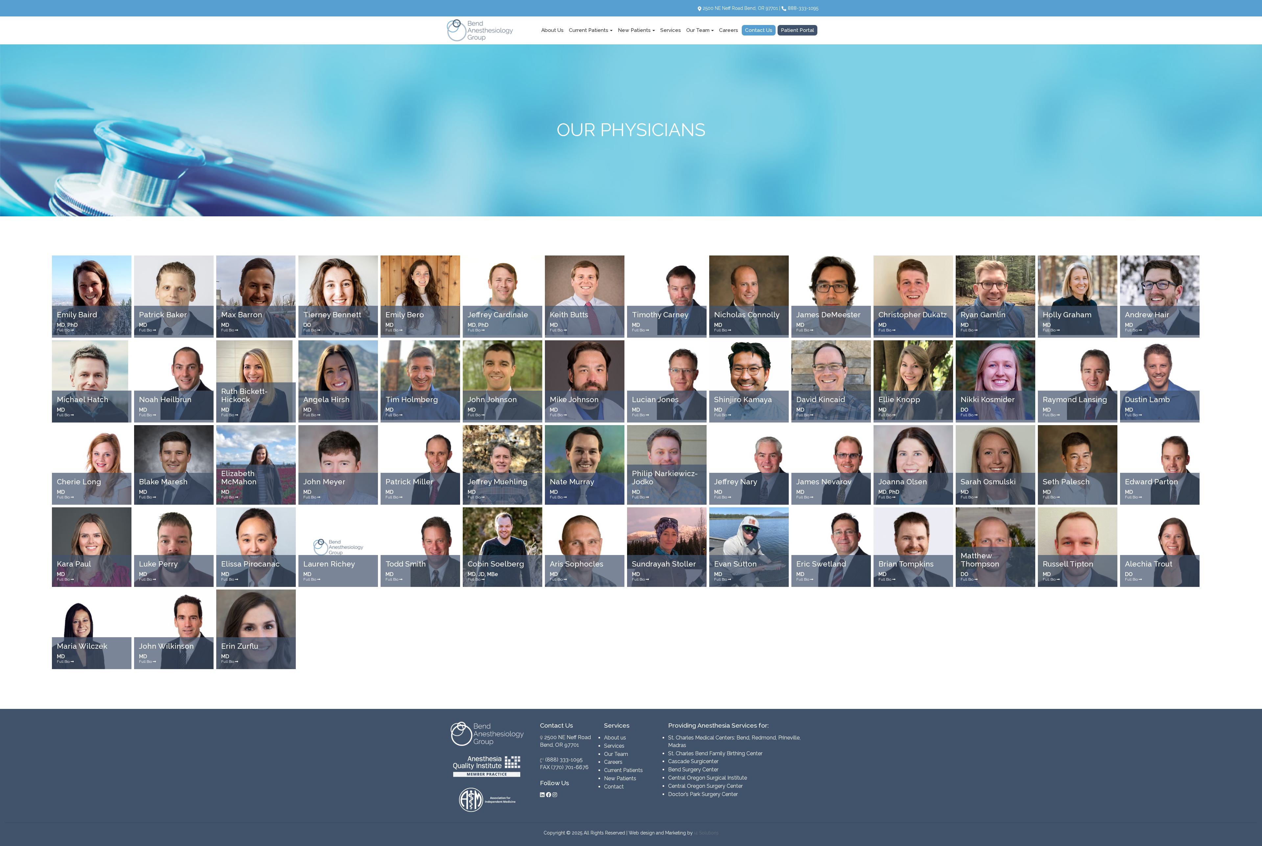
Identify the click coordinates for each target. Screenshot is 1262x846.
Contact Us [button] (758, 30)
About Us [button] (552, 30)
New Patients (620, 778)
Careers (613, 762)
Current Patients (623, 770)
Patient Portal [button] (797, 30)
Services (614, 746)
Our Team (616, 754)
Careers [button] (728, 30)
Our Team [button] (698, 30)
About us (615, 738)
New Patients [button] (634, 30)
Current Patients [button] (588, 30)
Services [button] (670, 30)
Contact (614, 787)
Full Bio (64, 330)
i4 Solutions (706, 832)
